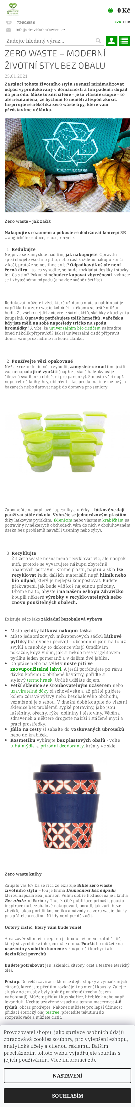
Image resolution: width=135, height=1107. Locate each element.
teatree (52, 1012)
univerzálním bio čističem (75, 328)
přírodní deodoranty (62, 746)
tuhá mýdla (22, 746)
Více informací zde (73, 1059)
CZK (118, 21)
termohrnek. (40, 680)
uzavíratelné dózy (29, 691)
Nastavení (67, 1075)
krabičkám (112, 520)
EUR (126, 22)
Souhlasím (67, 1095)
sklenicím (63, 520)
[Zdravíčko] (13, 8)
